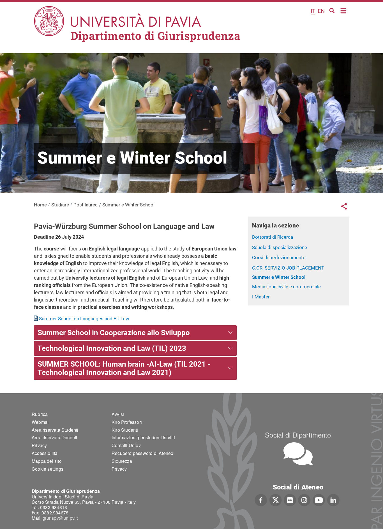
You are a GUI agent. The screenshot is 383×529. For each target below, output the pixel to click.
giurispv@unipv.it (60, 518)
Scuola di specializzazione (279, 247)
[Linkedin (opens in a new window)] (333, 499)
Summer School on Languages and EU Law (84, 318)
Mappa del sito (47, 461)
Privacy (39, 445)
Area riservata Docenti (54, 437)
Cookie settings (47, 469)
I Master (261, 297)
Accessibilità (45, 453)
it (313, 11)
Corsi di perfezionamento (279, 257)
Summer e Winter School (279, 277)
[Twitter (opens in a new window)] (275, 499)
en (321, 11)
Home (343, 10)
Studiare (60, 205)
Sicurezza (122, 461)
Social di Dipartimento (298, 435)
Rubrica (40, 414)
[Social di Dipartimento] (298, 453)
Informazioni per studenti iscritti (143, 437)
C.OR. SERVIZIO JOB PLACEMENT (288, 268)
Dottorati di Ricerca (272, 237)
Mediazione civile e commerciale (286, 286)
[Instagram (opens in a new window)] (304, 499)
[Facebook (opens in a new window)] (261, 499)
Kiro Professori (127, 422)
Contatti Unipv (126, 445)
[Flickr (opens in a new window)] (290, 499)
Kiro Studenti (125, 430)
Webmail (41, 422)
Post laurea (85, 205)
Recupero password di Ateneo (142, 453)
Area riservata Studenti (55, 430)
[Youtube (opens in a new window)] (319, 499)
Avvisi (118, 414)
